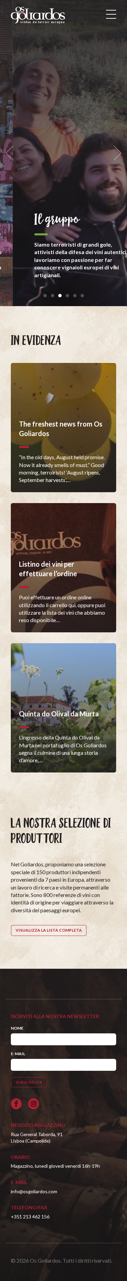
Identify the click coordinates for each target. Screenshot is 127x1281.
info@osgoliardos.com (34, 1191)
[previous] (11, 153)
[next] (115, 153)
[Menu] (111, 14)
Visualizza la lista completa (49, 930)
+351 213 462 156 (30, 1216)
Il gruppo (44, 220)
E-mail (18, 1053)
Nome (17, 1028)
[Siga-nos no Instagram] (33, 1103)
